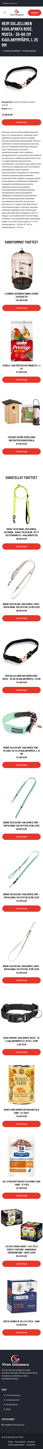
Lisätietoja (21, 122)
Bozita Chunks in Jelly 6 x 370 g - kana (22, 1321)
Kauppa (34, 13)
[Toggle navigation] (5, 12)
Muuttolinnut (12, 1404)
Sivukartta (30, 1444)
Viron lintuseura (13, 1395)
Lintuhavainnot (12, 1400)
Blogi (8, 1409)
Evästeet (31, 1442)
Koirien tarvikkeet (12, 51)
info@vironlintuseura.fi (10, 3)
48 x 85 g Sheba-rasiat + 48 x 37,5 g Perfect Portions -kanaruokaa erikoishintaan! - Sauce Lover (22, 1249)
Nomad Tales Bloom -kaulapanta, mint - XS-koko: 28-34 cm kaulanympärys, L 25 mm (21, 750)
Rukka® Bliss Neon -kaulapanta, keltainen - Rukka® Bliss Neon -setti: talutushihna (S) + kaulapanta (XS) (21, 532)
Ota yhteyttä (20, 1442)
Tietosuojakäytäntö (16, 1444)
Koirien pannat (29, 51)
